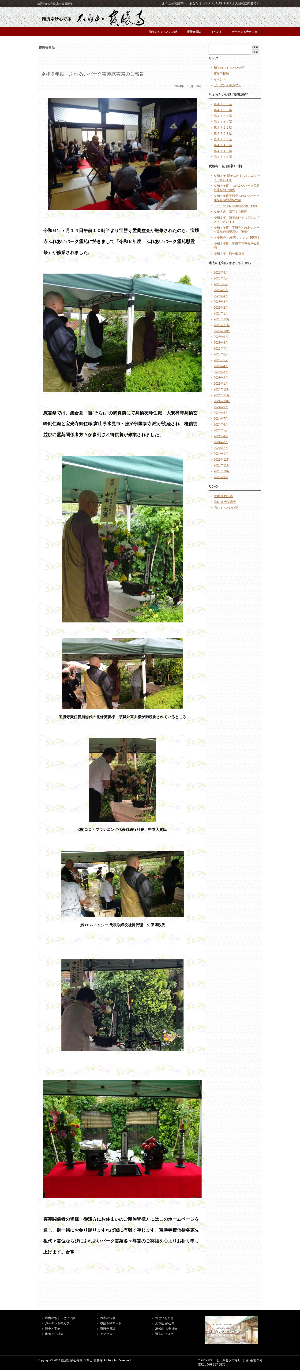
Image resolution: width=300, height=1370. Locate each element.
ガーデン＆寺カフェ (244, 31)
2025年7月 (221, 348)
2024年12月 (222, 389)
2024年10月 (222, 401)
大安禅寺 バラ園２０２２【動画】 (237, 237)
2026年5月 (221, 290)
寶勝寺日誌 (107, 1328)
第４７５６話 (223, 104)
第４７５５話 (223, 110)
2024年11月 (222, 395)
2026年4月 (221, 296)
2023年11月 (222, 465)
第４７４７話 (223, 157)
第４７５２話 (223, 127)
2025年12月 (222, 319)
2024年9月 (221, 407)
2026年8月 (221, 272)
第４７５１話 (223, 133)
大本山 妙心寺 (223, 496)
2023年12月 (222, 459)
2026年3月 (221, 302)
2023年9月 (221, 477)
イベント (216, 31)
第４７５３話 (223, 121)
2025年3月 (221, 372)
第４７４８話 (223, 151)
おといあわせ (164, 1318)
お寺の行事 (107, 1318)
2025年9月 (221, 337)
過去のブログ (164, 1334)
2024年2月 (221, 448)
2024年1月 (221, 453)
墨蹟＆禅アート (110, 1323)
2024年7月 (221, 418)
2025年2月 (221, 378)
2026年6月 (221, 284)
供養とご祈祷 (54, 1334)
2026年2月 (221, 307)
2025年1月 (221, 383)
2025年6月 (221, 354)
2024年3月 (221, 442)
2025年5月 (221, 360)
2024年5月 (221, 430)
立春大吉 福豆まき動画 (230, 211)
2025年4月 (221, 366)
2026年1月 (221, 313)
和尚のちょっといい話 (163, 31)
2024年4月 (221, 436)
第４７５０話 (223, 139)
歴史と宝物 (52, 1328)
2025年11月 (222, 325)
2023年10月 (222, 471)
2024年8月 (221, 413)
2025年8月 (221, 342)
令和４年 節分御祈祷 (229, 253)
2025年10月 (222, 331)
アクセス (106, 1334)
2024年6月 (221, 424)
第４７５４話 (223, 116)
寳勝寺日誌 (194, 31)
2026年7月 (221, 278)
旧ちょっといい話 (226, 508)
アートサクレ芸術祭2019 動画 (235, 206)
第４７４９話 (223, 145)
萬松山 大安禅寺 (225, 502)
